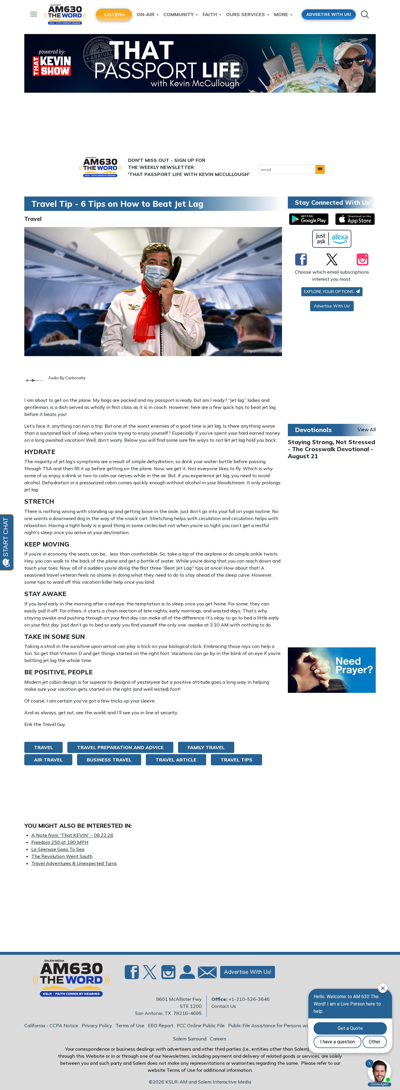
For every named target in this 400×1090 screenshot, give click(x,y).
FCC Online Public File (201, 1025)
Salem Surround (189, 1039)
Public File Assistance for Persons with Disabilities (283, 1025)
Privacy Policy (97, 1025)
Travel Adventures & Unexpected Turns (74, 863)
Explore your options (329, 291)
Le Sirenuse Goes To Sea (57, 849)
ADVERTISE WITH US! (328, 14)
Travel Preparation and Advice (120, 747)
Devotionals (313, 430)
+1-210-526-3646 (249, 999)
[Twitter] (332, 259)
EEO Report (160, 1025)
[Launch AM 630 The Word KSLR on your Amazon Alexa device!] (332, 239)
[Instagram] (362, 259)
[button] (320, 169)
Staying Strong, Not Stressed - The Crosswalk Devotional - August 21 (331, 449)
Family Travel (206, 747)
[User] (187, 975)
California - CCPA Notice (51, 1025)
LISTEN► (115, 14)
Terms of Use (130, 1025)
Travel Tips (236, 760)
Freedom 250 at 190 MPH (59, 842)
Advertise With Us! (332, 306)
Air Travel (48, 760)
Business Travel (109, 760)
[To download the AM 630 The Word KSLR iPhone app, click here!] (355, 219)
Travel (33, 218)
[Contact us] (205, 974)
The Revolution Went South (62, 856)
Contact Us (223, 1006)
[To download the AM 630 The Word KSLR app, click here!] (309, 219)
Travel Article (175, 760)
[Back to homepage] (68, 980)
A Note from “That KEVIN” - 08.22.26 (72, 835)
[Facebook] (301, 259)
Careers (218, 1039)
